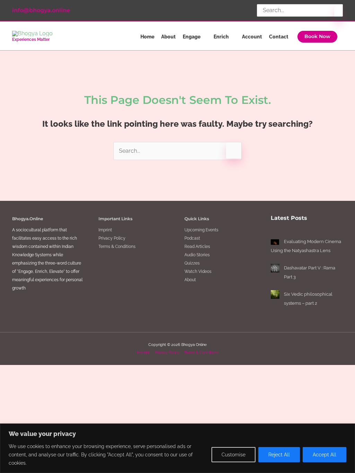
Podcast (192, 238)
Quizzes (192, 263)
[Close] (348, 429)
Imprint (105, 229)
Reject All (279, 454)
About (190, 279)
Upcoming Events (201, 229)
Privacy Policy (111, 238)
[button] (317, 37)
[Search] (338, 13)
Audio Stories (197, 254)
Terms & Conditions (117, 246)
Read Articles (197, 246)
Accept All (324, 454)
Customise (233, 454)
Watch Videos (197, 271)
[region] (177, 448)
